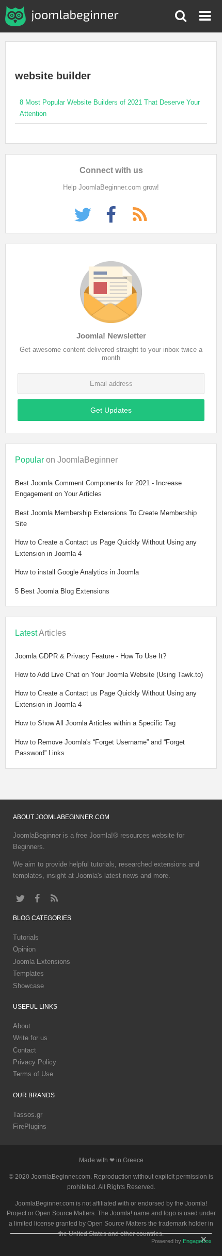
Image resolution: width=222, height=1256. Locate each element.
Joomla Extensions (41, 961)
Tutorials (26, 937)
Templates (28, 973)
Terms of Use (33, 1074)
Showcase (28, 986)
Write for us (30, 1038)
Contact (24, 1050)
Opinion (24, 949)
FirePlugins (29, 1126)
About (21, 1026)
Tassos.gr (27, 1114)
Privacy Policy (34, 1062)
